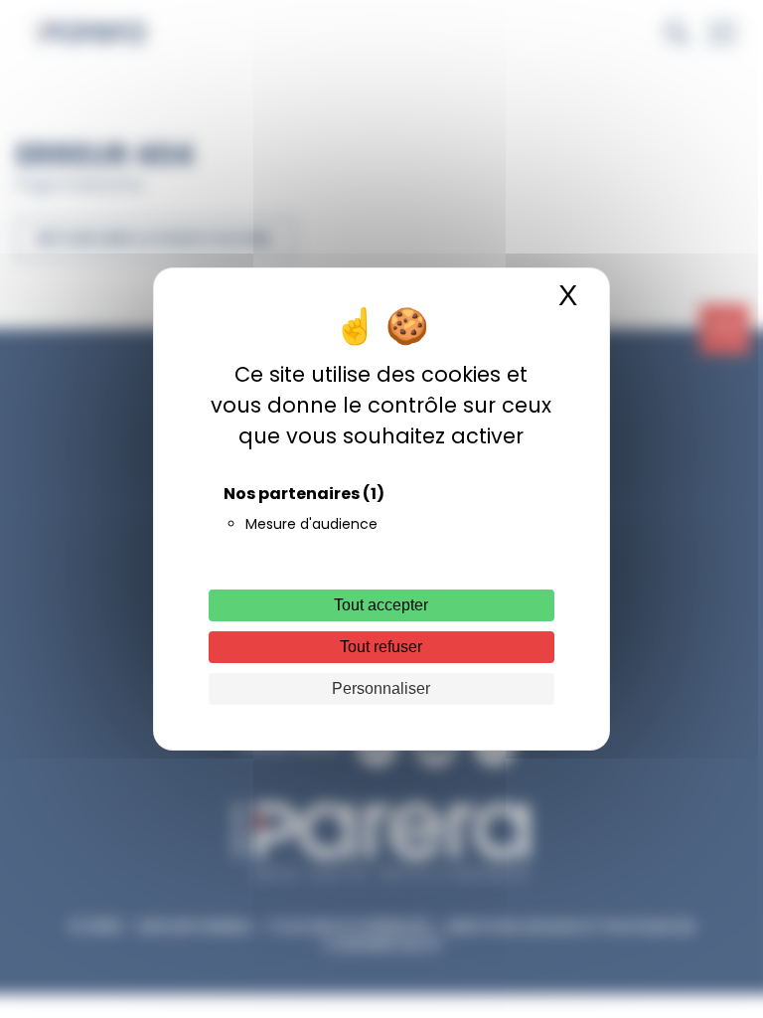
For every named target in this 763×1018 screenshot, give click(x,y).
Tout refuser (381, 646)
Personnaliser (381, 688)
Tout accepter (381, 604)
